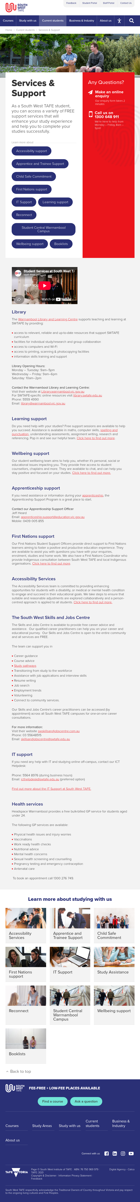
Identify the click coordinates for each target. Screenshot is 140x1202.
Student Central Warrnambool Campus (44, 229)
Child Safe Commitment (33, 177)
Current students (25, 30)
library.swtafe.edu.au (87, 395)
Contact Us (126, 3)
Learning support (55, 202)
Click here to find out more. (91, 473)
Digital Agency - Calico (122, 1169)
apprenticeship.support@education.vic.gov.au (53, 517)
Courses (12, 1126)
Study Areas (42, 1126)
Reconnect (24, 215)
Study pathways (25, 666)
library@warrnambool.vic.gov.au (43, 403)
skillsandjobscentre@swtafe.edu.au (45, 739)
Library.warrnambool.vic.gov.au (62, 392)
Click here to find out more (96, 438)
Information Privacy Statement (75, 1175)
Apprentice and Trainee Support (40, 164)
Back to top (20, 1071)
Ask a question (86, 1101)
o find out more (59, 563)
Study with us (69, 1126)
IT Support (24, 202)
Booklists (61, 244)
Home (8, 30)
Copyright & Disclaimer (43, 1175)
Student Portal (89, 3)
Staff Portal (108, 3)
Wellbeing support (29, 244)
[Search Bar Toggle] (132, 20)
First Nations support (31, 189)
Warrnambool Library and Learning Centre (48, 319)
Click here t (40, 563)
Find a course (52, 1101)
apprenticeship (92, 495)
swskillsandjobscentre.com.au (59, 731)
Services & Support (49, 30)
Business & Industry (121, 1123)
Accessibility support (31, 151)
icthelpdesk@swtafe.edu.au (40, 779)
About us (12, 1140)
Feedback (71, 3)
